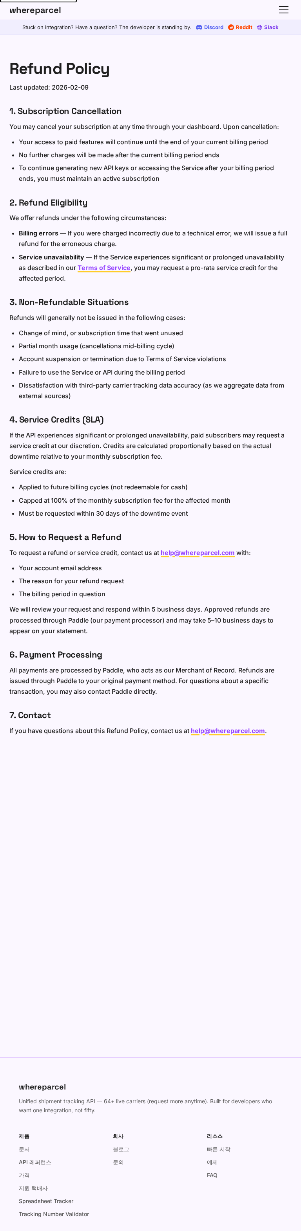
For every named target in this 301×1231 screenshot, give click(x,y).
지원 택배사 (33, 1188)
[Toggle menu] (284, 9)
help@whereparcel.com (198, 553)
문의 (118, 1162)
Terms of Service (104, 268)
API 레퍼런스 (35, 1162)
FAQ (212, 1175)
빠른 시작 (218, 1149)
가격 (24, 1175)
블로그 (121, 1149)
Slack (271, 27)
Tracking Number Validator (54, 1214)
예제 (212, 1162)
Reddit (244, 27)
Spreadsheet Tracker (46, 1201)
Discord (213, 27)
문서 (24, 1149)
